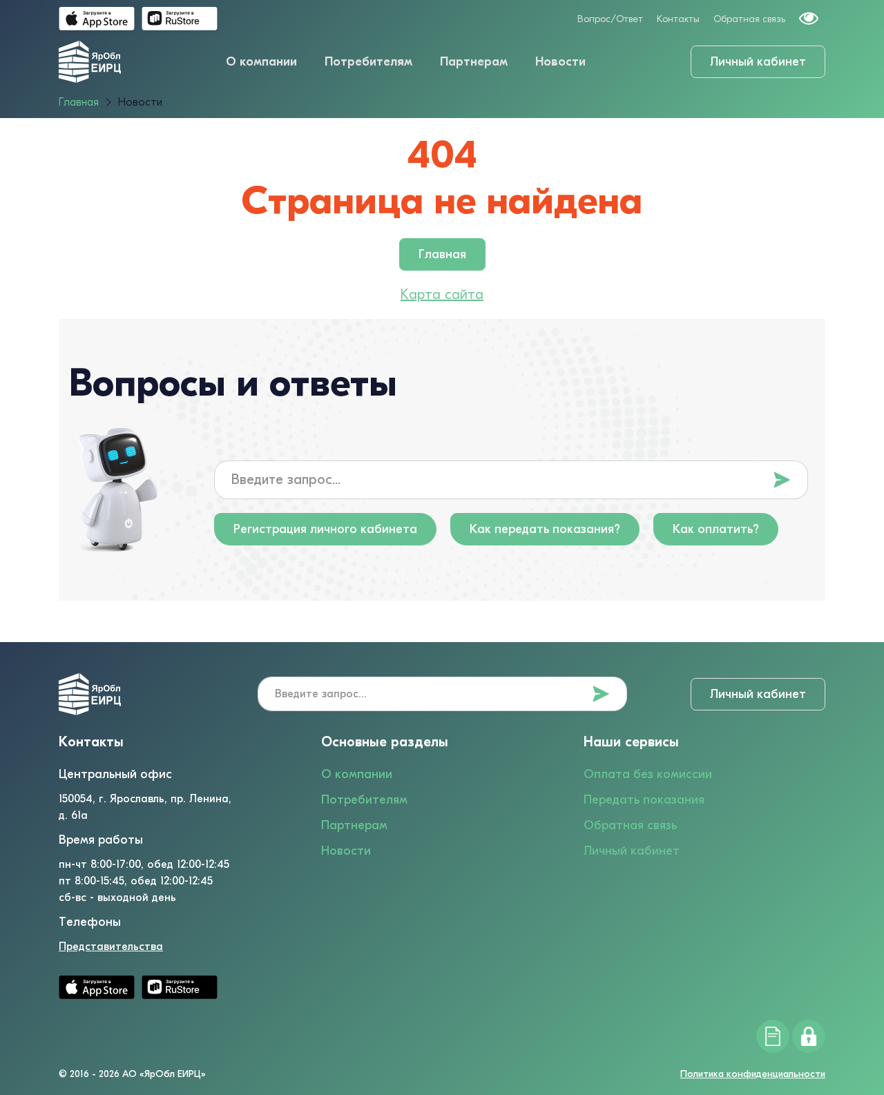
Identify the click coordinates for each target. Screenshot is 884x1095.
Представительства (111, 946)
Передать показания (644, 800)
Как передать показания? (545, 529)
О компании (261, 62)
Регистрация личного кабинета (325, 529)
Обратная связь (749, 19)
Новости (560, 62)
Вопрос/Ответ (610, 19)
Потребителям (368, 62)
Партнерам (474, 62)
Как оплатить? (716, 529)
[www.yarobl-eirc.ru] (90, 61)
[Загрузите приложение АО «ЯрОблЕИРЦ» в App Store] (97, 18)
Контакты (678, 19)
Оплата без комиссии (648, 774)
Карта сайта (442, 294)
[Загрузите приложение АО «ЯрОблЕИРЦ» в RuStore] (180, 18)
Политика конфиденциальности (752, 1074)
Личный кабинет (758, 62)
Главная (442, 254)
